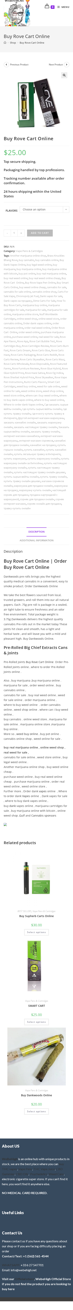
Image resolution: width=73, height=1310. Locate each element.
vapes (43, 791)
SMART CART (36, 1006)
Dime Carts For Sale (44, 300)
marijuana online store (25, 314)
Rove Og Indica (54, 373)
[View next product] (66, 64)
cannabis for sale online (17, 291)
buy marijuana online (29, 269)
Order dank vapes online (37, 323)
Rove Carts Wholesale (16, 364)
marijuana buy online (34, 305)
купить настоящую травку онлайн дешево (39, 472)
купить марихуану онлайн (43, 458)
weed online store (31, 391)
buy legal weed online (39, 264)
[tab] (36, 532)
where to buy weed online (49, 400)
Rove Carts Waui (55, 359)
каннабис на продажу (43, 445)
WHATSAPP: (11, 1265)
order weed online (29, 332)
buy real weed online (16, 278)
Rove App (22, 341)
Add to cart (40, 233)
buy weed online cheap (32, 287)
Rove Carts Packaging (23, 354)
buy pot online (26, 273)
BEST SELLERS (24, 911)
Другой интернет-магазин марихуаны (41, 418)
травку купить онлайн (17, 508)
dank (12, 806)
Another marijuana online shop (28, 255)
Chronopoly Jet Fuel (27, 296)
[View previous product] (6, 64)
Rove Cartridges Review (35, 346)
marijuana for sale (35, 310)
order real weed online (37, 327)
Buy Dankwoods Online (36, 1095)
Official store (24, 1279)
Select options (36, 932)
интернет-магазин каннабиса (21, 436)
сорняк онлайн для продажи (44, 503)
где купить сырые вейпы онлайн (42, 409)
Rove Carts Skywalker (32, 359)
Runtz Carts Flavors (35, 382)
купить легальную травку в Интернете (37, 454)
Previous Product (19, 64)
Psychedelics (38, 1174)
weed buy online (26, 386)
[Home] (5, 42)
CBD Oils (22, 1174)
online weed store (48, 318)
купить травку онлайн (53, 476)
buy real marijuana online (51, 273)
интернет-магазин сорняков (36, 440)
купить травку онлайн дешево (22, 481)
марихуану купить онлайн (35, 490)
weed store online (14, 395)
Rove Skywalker (44, 377)
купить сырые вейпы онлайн (21, 476)
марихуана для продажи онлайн (33, 485)
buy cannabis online (46, 260)
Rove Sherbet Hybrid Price (19, 377)
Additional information (37, 540)
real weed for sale (49, 337)
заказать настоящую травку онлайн (35, 427)
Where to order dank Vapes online (23, 404)
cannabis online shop (44, 291)
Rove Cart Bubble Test (42, 341)
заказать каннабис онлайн (20, 422)
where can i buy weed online (42, 395)
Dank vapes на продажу (18, 300)
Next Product (56, 64)
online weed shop (27, 318)
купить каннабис (34, 449)
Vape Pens (25, 1169)
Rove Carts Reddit (47, 354)
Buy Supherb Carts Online (36, 916)
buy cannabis (26, 260)
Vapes (26, 796)
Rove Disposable (39, 364)
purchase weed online (24, 337)
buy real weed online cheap (44, 278)
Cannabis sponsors (43, 815)
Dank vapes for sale (51, 296)
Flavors (12, 210)
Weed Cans (56, 1174)
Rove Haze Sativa (35, 373)
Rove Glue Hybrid (50, 368)
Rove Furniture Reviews (25, 368)
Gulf (22, 815)
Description (36, 531)
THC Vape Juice (44, 1169)
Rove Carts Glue (41, 350)
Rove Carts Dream (20, 350)
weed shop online (53, 391)
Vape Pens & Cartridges (29, 251)
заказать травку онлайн (45, 431)
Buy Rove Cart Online (32, 42)
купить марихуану (15, 458)
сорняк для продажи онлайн (37, 499)
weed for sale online (48, 386)
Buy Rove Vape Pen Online (40, 282)
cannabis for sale (56, 287)
